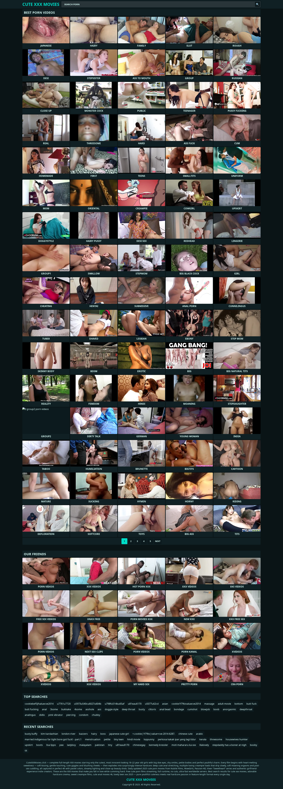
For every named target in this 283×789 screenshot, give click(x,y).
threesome (216, 739)
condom (83, 715)
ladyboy (71, 745)
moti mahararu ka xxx (184, 745)
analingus (30, 715)
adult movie (224, 703)
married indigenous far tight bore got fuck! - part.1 (53, 739)
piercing (70, 715)
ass (99, 709)
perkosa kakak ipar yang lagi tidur (177, 739)
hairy (94, 733)
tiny (110, 745)
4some (78, 709)
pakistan (100, 745)
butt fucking (31, 709)
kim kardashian (49, 733)
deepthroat (246, 709)
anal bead (164, 709)
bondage (179, 709)
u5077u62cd (152, 703)
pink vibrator (55, 715)
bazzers (83, 733)
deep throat (128, 709)
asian (165, 703)
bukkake (66, 709)
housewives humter (237, 739)
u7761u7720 (64, 703)
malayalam (85, 745)
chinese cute (185, 733)
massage (209, 703)
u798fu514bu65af (114, 703)
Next (157, 541)
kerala (202, 739)
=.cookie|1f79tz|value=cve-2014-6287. (154, 733)
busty (142, 709)
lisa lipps (51, 745)
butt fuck (251, 703)
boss (103, 733)
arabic (199, 733)
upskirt (29, 745)
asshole (89, 709)
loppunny (149, 739)
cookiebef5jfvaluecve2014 (39, 703)
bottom (239, 703)
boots (39, 745)
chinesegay (139, 745)
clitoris (152, 709)
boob (216, 709)
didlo (42, 715)
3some (54, 709)
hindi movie (133, 739)
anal (44, 709)
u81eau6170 (135, 703)
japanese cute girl (119, 733)
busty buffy (31, 733)
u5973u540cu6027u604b (87, 703)
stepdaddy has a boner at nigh (229, 745)
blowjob (205, 709)
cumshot (192, 709)
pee (61, 745)
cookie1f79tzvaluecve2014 (186, 703)
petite (107, 739)
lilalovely (204, 745)
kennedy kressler (158, 745)
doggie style (111, 709)
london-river (68, 733)
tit (26, 750)
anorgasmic (229, 709)
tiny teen (119, 739)
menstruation (92, 739)
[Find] (257, 4)
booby (253, 745)
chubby (96, 715)
